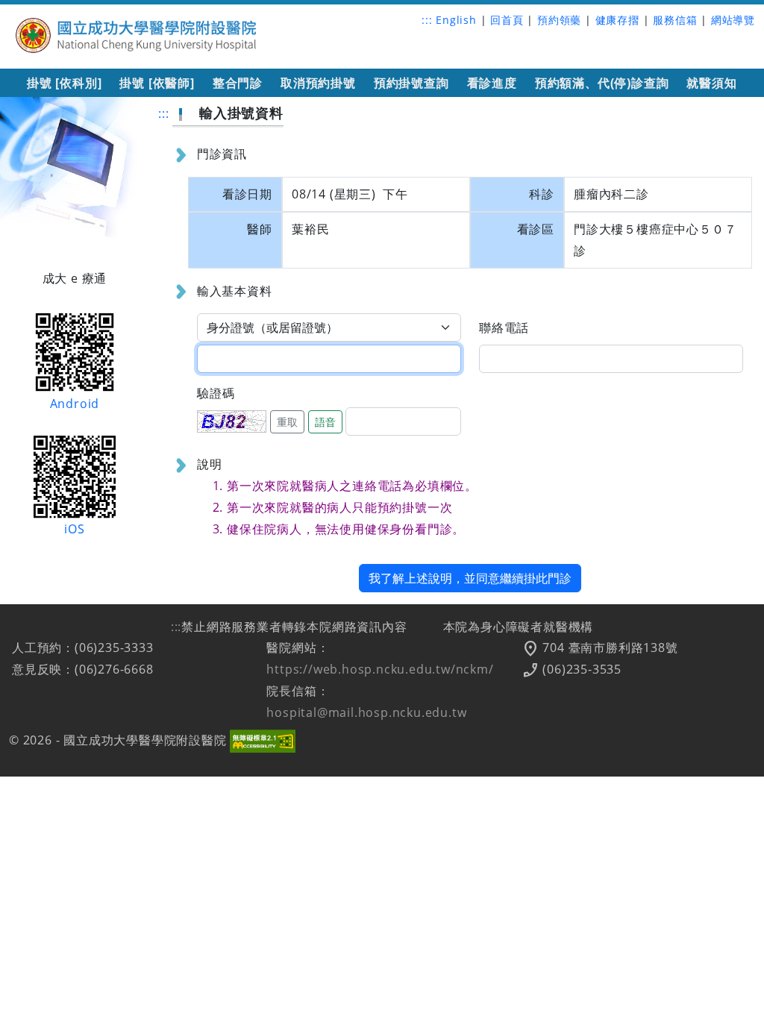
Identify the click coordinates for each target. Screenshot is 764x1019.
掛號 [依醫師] (156, 83)
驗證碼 (215, 393)
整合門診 (238, 83)
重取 (287, 422)
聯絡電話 (504, 327)
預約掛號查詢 (411, 83)
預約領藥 (559, 20)
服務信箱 (675, 20)
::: (427, 20)
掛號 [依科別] (64, 83)
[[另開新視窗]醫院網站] (137, 33)
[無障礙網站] (262, 740)
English (456, 20)
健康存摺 (617, 20)
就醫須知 (711, 83)
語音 (325, 422)
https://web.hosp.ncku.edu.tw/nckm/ (379, 669)
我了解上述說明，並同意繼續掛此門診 (470, 578)
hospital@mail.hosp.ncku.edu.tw (366, 712)
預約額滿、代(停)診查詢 (602, 83)
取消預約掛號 (318, 83)
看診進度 (492, 83)
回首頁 (506, 20)
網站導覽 (733, 20)
